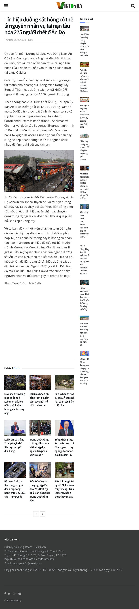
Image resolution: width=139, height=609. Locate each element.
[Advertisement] (39, 323)
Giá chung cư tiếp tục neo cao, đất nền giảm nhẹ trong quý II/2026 (84, 150)
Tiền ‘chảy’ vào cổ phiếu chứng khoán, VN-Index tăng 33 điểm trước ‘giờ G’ (84, 224)
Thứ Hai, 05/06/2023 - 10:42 (18, 39)
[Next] (42, 513)
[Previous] (36, 513)
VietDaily (16, 600)
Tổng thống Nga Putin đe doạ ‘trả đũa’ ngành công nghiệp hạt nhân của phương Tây (64, 447)
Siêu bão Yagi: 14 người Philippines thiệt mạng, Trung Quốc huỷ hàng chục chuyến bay (65, 489)
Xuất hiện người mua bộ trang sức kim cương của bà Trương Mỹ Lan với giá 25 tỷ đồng (84, 185)
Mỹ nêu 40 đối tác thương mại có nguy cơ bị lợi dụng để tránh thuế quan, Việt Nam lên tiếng (84, 371)
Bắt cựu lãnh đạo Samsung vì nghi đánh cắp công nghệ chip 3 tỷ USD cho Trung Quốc (15, 489)
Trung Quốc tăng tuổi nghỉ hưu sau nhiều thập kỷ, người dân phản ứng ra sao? (39, 447)
